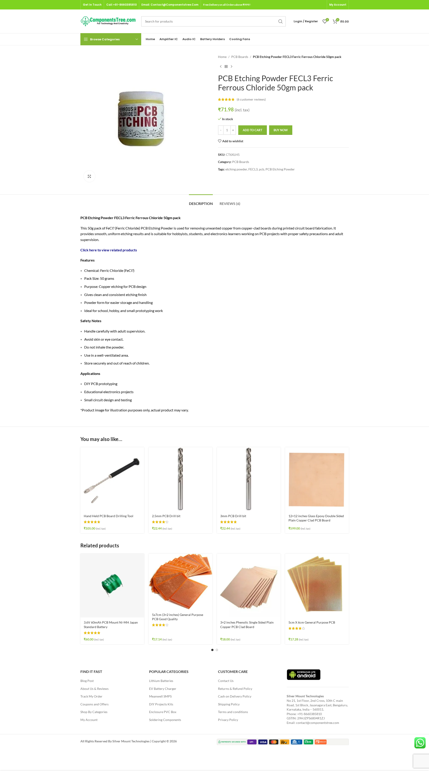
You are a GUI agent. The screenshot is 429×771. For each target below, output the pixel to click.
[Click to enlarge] (89, 176)
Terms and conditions (233, 712)
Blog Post (87, 681)
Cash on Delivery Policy (234, 696)
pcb (261, 169)
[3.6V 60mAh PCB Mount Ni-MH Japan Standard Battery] (112, 585)
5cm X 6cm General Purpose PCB (311, 622)
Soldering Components (165, 720)
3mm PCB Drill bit (233, 516)
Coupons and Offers (94, 704)
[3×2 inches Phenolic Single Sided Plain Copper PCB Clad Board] (249, 585)
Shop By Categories (93, 712)
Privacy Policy (228, 720)
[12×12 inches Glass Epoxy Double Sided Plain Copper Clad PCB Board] (317, 479)
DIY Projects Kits (161, 704)
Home (222, 57)
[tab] (201, 201)
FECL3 (253, 169)
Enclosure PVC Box (162, 712)
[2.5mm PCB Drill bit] (180, 479)
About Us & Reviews (94, 689)
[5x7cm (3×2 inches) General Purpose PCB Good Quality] (180, 582)
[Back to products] (226, 66)
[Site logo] (108, 21)
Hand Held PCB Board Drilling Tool (108, 516)
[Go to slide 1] (212, 650)
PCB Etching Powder (280, 169)
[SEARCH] (280, 21)
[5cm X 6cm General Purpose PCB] (317, 585)
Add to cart (252, 130)
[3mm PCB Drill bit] (249, 479)
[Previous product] (220, 66)
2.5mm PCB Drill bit (166, 516)
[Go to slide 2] (217, 650)
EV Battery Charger (162, 689)
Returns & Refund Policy (235, 689)
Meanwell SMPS (160, 696)
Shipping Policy (229, 704)
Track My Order (91, 696)
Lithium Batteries (161, 681)
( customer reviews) (251, 99)
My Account (89, 720)
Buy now (281, 130)
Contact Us (226, 681)
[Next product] (231, 66)
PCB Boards (239, 57)
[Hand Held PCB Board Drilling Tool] (112, 479)
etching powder (236, 169)
